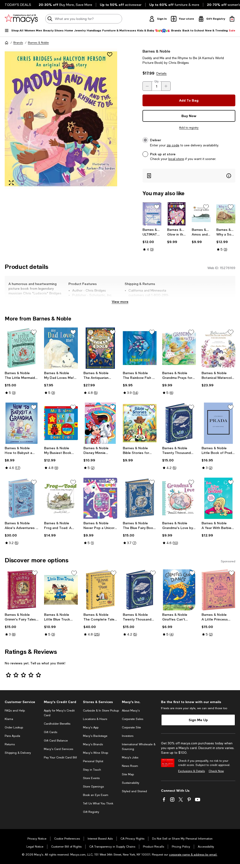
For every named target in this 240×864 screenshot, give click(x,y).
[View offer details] (188, 176)
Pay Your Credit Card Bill (60, 757)
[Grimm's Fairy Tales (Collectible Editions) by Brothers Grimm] (21, 590)
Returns (10, 744)
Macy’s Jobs (130, 757)
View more (120, 302)
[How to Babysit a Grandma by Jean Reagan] (21, 423)
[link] (151, 239)
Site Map (128, 774)
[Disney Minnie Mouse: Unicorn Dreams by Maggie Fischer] (100, 423)
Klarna (9, 719)
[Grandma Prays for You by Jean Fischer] (179, 348)
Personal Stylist (93, 761)
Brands (18, 42)
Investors (127, 736)
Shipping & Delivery (18, 752)
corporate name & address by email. (193, 854)
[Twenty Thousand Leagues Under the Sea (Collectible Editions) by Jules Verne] (179, 423)
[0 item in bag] (232, 18)
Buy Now (188, 116)
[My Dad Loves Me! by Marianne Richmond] (61, 348)
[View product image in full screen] (11, 183)
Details (161, 73)
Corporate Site (131, 727)
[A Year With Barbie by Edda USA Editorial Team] (218, 498)
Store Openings (93, 786)
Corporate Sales (132, 719)
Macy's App (90, 727)
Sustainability (130, 782)
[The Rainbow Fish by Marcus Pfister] (140, 348)
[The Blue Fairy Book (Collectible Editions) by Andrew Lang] (140, 498)
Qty (156, 81)
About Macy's (131, 710)
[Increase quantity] (166, 86)
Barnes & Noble (38, 42)
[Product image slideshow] (61, 119)
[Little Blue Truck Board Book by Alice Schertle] (61, 590)
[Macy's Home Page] (21, 18)
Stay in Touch (92, 769)
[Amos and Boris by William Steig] (201, 213)
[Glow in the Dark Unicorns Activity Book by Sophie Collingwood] (176, 213)
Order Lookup (14, 727)
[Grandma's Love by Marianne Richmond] (179, 498)
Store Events (91, 778)
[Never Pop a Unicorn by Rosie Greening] (100, 498)
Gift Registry (91, 812)
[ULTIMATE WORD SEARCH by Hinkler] (151, 213)
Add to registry (189, 127)
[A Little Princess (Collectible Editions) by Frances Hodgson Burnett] (218, 590)
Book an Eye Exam (95, 795)
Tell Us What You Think (98, 803)
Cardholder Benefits (57, 723)
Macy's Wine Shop (95, 752)
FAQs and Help (15, 710)
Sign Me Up (198, 720)
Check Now (216, 771)
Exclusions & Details (191, 771)
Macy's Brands (93, 744)
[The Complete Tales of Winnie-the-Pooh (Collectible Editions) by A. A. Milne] (100, 590)
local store (176, 158)
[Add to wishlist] (109, 54)
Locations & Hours (95, 719)
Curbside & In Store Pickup (101, 710)
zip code (173, 145)
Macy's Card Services (58, 749)
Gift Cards (50, 732)
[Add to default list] (157, 207)
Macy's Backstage (95, 736)
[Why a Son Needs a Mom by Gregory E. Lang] (225, 213)
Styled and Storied (134, 791)
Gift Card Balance (56, 740)
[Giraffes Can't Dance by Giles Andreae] (179, 590)
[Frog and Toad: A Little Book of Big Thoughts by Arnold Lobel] (61, 498)
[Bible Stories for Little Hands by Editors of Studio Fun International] (140, 423)
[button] (61, 119)
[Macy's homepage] (6, 43)
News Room (130, 766)
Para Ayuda (12, 736)
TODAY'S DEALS (18, 5)
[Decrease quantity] (147, 86)
